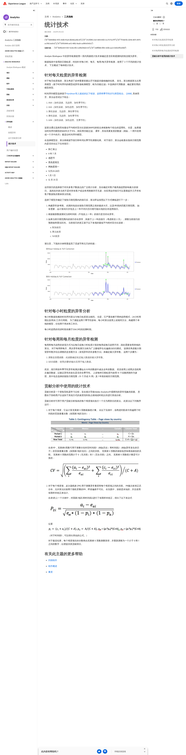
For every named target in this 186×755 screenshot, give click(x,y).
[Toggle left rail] (34, 10)
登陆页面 (9, 56)
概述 (10, 127)
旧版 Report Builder (12, 167)
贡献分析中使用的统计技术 (163, 56)
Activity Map (9, 173)
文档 (47, 16)
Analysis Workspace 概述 (16, 67)
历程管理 (10, 111)
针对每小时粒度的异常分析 (163, 45)
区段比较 (10, 116)
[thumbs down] (105, 751)
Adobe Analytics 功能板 (13, 178)
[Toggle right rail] (152, 10)
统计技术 (12, 143)
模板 (8, 78)
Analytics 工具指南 (13, 40)
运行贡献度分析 (15, 138)
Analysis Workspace (12, 62)
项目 (8, 73)
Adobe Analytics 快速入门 (14, 51)
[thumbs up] (99, 751)
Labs (6, 183)
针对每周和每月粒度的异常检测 (165, 50)
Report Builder (11, 162)
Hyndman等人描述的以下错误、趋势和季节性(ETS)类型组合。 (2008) (99, 93)
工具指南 (68, 16)
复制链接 (166, 29)
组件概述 (52, 566)
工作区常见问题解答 (13, 156)
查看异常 (12, 132)
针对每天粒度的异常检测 (162, 40)
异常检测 (9, 122)
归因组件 (52, 560)
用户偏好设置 (12, 150)
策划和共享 (10, 100)
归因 (8, 105)
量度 (50, 572)
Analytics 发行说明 (12, 45)
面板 (8, 94)
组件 (8, 84)
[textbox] (18, 24)
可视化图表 (10, 89)
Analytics (56, 16)
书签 (156, 29)
